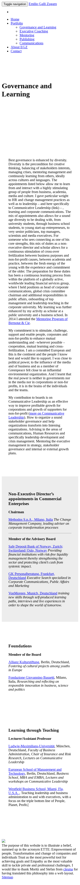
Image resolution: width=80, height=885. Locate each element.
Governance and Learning (38, 27)
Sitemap (7, 877)
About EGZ (19, 47)
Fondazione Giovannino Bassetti (31, 677)
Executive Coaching (34, 31)
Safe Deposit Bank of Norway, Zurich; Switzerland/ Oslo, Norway (35, 548)
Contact (16, 51)
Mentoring (27, 35)
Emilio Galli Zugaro (43, 4)
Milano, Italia (30, 519)
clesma (68, 869)
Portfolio (17, 23)
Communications (31, 43)
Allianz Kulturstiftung (23, 662)
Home (15, 19)
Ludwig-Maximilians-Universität (31, 746)
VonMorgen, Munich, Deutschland (32, 593)
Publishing (27, 39)
